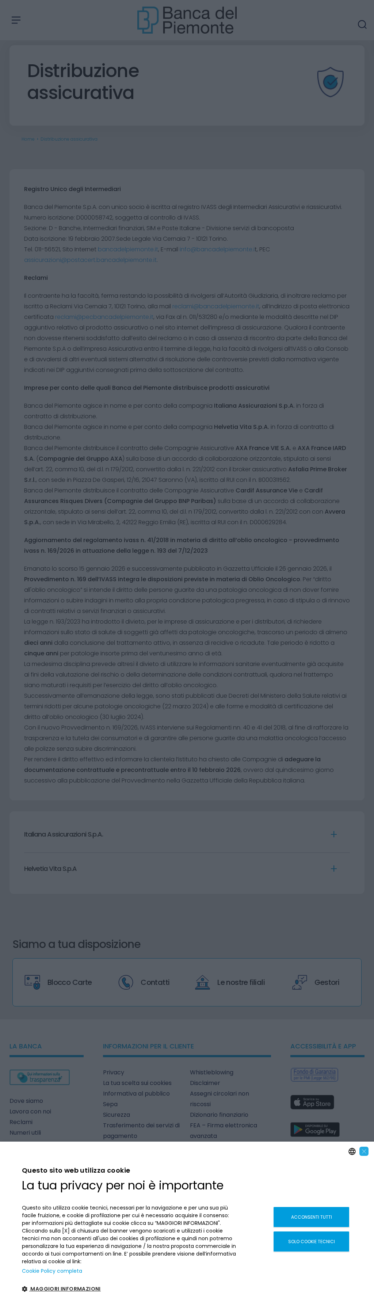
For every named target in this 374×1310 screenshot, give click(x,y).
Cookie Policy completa (52, 1271)
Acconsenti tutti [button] (311, 1217)
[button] (129, 1289)
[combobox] (352, 1151)
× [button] (364, 1151)
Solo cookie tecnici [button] (311, 1241)
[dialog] (187, 1226)
